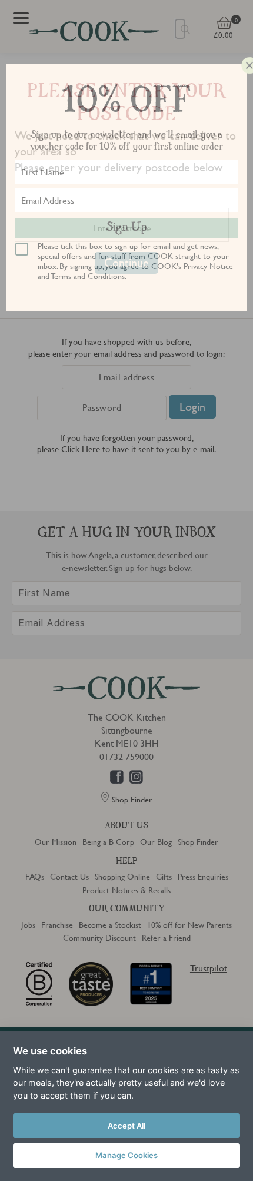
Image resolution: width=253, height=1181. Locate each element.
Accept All (126, 1125)
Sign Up (126, 228)
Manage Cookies (126, 1155)
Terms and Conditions (88, 275)
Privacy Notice (208, 265)
